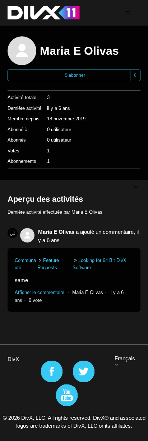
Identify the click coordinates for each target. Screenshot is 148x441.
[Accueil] (44, 12)
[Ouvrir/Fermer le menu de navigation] (127, 13)
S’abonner (75, 75)
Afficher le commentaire (39, 292)
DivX (13, 359)
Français (125, 358)
